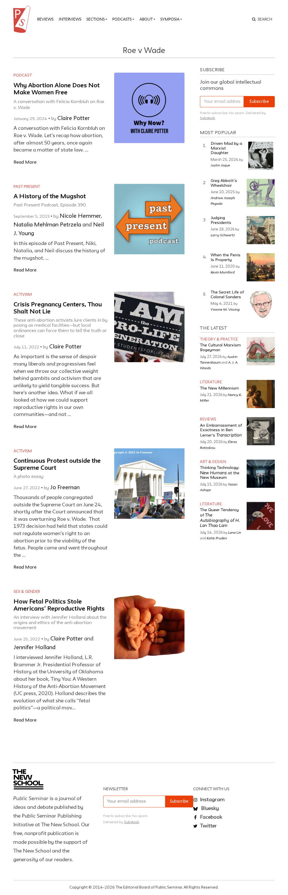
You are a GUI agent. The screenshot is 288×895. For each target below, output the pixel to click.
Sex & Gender (27, 591)
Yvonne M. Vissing (225, 309)
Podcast (23, 75)
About (146, 19)
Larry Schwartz (223, 235)
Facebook (210, 817)
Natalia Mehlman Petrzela (47, 225)
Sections (95, 19)
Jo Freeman (65, 487)
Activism (23, 294)
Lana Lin (234, 532)
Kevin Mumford (223, 272)
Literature (211, 382)
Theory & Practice (219, 339)
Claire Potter (73, 118)
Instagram (212, 800)
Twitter (208, 826)
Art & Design (213, 462)
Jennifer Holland (34, 647)
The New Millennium (219, 388)
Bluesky (209, 808)
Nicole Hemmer (80, 216)
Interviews (70, 19)
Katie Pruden (217, 538)
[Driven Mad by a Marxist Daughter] (261, 156)
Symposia (169, 19)
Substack (207, 118)
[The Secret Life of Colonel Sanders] (261, 304)
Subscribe (259, 102)
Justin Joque (220, 165)
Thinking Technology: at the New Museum (219, 473)
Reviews (45, 19)
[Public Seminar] (22, 19)
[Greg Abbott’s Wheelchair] (261, 193)
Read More (25, 162)
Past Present (27, 186)
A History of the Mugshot (50, 196)
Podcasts (122, 19)
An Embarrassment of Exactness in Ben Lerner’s (221, 430)
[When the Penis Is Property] (261, 267)
